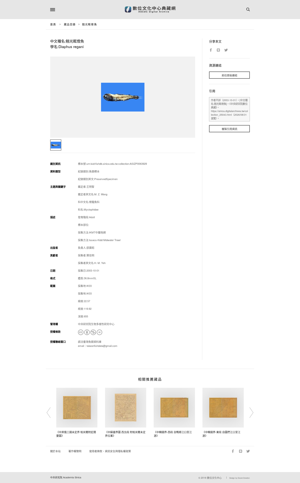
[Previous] (51, 412)
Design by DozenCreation (239, 478)
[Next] (248, 412)
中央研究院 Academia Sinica (65, 477)
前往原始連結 (229, 75)
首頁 (53, 24)
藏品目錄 (70, 24)
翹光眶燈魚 (89, 24)
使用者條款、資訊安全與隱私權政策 (110, 451)
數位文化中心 (214, 477)
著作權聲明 (74, 451)
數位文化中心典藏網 (150, 9)
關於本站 (55, 451)
